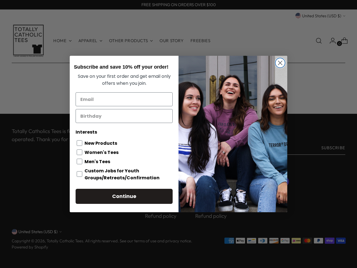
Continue (124, 196)
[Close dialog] (280, 63)
